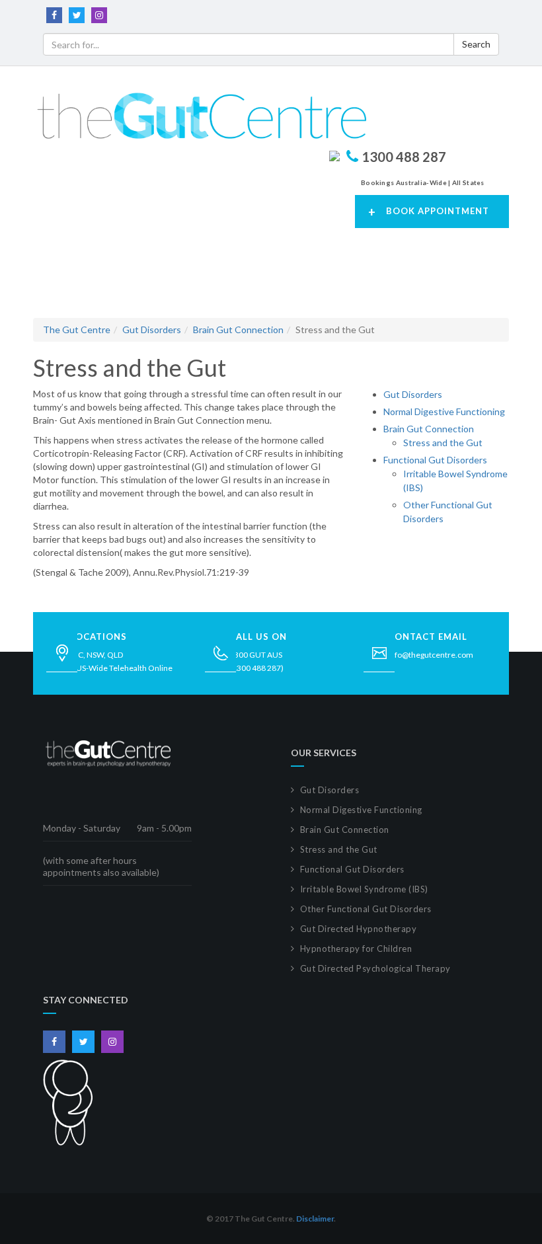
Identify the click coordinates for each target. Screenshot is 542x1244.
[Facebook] (54, 14)
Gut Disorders (151, 329)
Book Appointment (428, 212)
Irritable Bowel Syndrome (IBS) (364, 889)
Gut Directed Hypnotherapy (358, 928)
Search (476, 44)
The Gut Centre (76, 329)
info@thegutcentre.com (430, 655)
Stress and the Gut (443, 442)
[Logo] (199, 115)
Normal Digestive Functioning (444, 411)
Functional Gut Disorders (435, 459)
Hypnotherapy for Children (356, 948)
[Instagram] (99, 14)
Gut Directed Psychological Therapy (375, 968)
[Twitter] (77, 14)
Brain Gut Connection (238, 329)
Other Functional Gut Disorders (366, 909)
